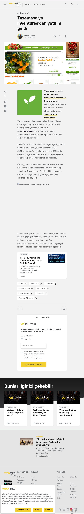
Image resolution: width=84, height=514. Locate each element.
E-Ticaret (21, 13)
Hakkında (60, 477)
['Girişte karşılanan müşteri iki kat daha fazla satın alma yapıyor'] (26, 441)
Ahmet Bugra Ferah (43, 456)
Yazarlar (60, 480)
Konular (36, 4)
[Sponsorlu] (56, 258)
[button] (42, 205)
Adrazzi (22, 276)
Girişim (33, 483)
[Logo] (15, 4)
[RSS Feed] (75, 512)
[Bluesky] (75, 509)
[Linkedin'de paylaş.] (5, 111)
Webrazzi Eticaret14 (26, 298)
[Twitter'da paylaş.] (5, 106)
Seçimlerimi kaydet (33, 364)
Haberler (20, 477)
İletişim (59, 498)
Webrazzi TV (11, 407)
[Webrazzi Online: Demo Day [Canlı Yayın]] (15, 397)
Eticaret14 (39, 293)
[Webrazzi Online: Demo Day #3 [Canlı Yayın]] (42, 397)
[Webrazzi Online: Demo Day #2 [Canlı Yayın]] (68, 397)
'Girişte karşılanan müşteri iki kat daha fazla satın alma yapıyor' (50, 442)
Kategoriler (28, 4)
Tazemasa (49, 284)
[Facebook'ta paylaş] (5, 102)
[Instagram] (71, 509)
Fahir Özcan (50, 94)
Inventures (28, 131)
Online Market (24, 293)
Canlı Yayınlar (38, 407)
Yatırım (21, 284)
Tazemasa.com (24, 288)
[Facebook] (71, 512)
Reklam (59, 489)
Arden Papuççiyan (13, 423)
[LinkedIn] (64, 509)
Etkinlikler (42, 4)
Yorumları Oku (41, 317)
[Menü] (5, 5)
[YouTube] (67, 509)
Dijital (33, 477)
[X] (60, 509)
